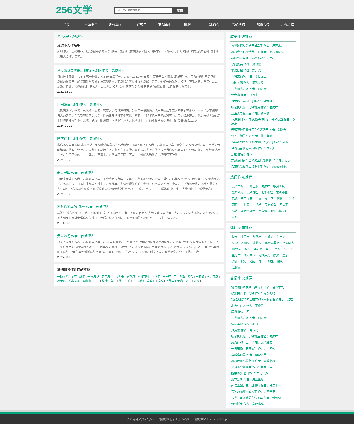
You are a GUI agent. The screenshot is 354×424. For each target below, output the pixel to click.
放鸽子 (150, 280)
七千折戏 (267, 192)
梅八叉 (282, 211)
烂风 (247, 204)
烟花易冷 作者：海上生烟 (247, 379)
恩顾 (196, 280)
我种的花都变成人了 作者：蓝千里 (253, 391)
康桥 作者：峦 (240, 311)
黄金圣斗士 (248, 211)
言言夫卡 (118, 276)
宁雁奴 (200, 276)
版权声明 (201, 419)
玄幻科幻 (238, 24)
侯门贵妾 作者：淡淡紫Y (247, 64)
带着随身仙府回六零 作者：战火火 (253, 148)
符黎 (235, 217)
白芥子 (155, 276)
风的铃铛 (252, 192)
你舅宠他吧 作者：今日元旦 (249, 76)
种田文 (245, 242)
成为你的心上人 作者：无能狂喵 (251, 342)
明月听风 (279, 186)
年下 (262, 261)
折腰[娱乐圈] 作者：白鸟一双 (249, 373)
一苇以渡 (138, 280)
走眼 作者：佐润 (241, 154)
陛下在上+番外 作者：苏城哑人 (79, 138)
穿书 (268, 249)
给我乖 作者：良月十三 (246, 95)
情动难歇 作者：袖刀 (244, 324)
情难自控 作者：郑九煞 (246, 70)
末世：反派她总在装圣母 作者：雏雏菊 (256, 397)
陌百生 (236, 204)
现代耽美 (115, 24)
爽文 (248, 249)
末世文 (257, 242)
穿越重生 (164, 24)
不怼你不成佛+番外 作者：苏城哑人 (83, 207)
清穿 (235, 261)
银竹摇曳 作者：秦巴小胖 (247, 404)
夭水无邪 (74, 280)
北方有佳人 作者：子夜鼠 (247, 305)
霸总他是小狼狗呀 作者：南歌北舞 (253, 361)
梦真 (74, 276)
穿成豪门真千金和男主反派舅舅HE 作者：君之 (260, 160)
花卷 (291, 198)
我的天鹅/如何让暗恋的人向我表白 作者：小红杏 (262, 299)
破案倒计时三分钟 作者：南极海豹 (253, 293)
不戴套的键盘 (174, 280)
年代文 (257, 236)
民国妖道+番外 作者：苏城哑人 (79, 104)
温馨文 (236, 267)
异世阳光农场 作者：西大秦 (249, 88)
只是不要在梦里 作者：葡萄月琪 (251, 367)
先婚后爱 (264, 255)
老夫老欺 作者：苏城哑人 (75, 173)
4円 (272, 211)
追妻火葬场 (272, 242)
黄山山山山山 (90, 280)
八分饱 (263, 211)
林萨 (235, 211)
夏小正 (269, 198)
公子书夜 (237, 186)
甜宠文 (281, 236)
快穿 (235, 236)
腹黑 (276, 255)
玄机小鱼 (282, 192)
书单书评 (91, 24)
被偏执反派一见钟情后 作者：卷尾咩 (254, 107)
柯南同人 (288, 242)
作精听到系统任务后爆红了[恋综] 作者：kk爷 (259, 142)
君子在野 (246, 198)
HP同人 (237, 249)
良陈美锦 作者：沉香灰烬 (247, 82)
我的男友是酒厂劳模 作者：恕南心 (253, 58)
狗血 (271, 261)
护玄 (258, 198)
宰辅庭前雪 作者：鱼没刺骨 (249, 354)
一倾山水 (252, 186)
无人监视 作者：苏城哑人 (75, 236)
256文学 (74, 8)
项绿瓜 (61, 280)
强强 (253, 261)
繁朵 (190, 276)
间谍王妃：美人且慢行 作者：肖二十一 (256, 385)
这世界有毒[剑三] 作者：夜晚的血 (252, 101)
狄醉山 (281, 198)
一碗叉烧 (63, 276)
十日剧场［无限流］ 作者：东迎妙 (253, 348)
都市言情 (263, 24)
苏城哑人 (78, 36)
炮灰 (280, 261)
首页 (66, 24)
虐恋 (285, 255)
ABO (235, 242)
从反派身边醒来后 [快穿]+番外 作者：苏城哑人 (91, 70)
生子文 (245, 236)
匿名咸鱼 (270, 204)
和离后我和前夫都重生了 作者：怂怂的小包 (259, 166)
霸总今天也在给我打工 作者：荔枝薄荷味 (257, 51)
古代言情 (287, 24)
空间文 (269, 236)
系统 (277, 249)
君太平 (283, 204)
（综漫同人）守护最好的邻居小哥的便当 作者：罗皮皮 (263, 121)
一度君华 (93, 276)
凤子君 (105, 276)
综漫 (244, 261)
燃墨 (82, 276)
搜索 (180, 10)
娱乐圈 (258, 249)
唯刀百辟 (212, 276)
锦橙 (160, 280)
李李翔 (166, 276)
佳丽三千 (124, 280)
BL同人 (189, 24)
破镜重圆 (249, 255)
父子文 (288, 249)
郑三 (188, 280)
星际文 (236, 255)
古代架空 (140, 24)
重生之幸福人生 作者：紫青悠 (250, 113)
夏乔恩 (130, 276)
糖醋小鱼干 (109, 280)
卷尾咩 (265, 186)
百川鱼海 (179, 276)
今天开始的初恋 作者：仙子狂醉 (251, 136)
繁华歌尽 (237, 192)
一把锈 (257, 204)
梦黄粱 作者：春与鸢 (244, 330)
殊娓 (235, 198)
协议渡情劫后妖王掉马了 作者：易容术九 (257, 45)
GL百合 (214, 24)
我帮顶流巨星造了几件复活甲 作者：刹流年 (259, 129)
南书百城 (143, 276)
